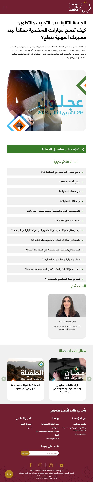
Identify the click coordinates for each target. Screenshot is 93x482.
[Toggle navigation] (4, 7)
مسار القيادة (54, 428)
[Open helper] (9, 474)
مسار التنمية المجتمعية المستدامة (47, 431)
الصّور (29, 428)
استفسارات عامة (80, 434)
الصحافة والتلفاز (26, 424)
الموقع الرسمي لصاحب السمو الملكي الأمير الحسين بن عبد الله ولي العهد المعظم (46, 473)
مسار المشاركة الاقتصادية (50, 424)
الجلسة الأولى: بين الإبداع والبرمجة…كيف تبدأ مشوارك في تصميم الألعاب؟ (67, 388)
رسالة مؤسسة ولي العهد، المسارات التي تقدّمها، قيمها (74, 429)
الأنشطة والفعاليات (52, 439)
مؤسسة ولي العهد (80, 424)
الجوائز (57, 435)
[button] (3, 379)
